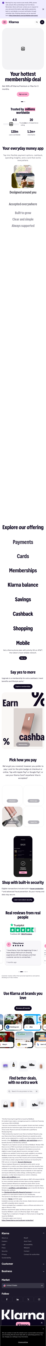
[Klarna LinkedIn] (18, 1299)
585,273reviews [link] (26, 934)
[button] (43, 9)
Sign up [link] (23, 658)
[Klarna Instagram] (39, 1299)
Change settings (23, 1342)
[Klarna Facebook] (7, 1299)
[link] (12, 795)
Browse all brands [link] (23, 1008)
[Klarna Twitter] (28, 1299)
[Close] (43, 1328)
